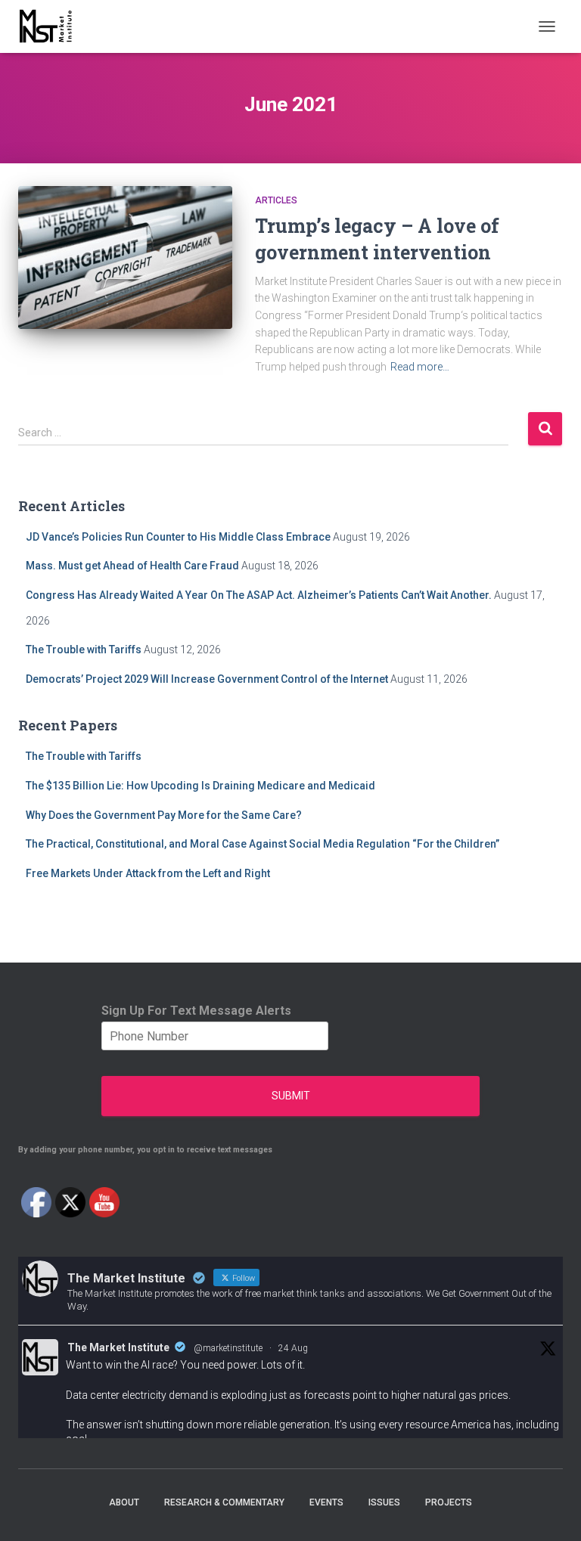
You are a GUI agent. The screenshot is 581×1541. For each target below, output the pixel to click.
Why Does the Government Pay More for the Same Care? (164, 815)
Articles (276, 200)
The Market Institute (118, 1347)
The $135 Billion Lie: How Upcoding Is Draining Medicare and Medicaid (200, 786)
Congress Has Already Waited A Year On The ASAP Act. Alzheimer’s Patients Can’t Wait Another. (259, 595)
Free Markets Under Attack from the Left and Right (148, 873)
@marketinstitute (228, 1348)
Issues (384, 1502)
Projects (448, 1502)
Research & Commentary (224, 1502)
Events (326, 1502)
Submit (291, 1096)
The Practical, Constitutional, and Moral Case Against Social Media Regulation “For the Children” (262, 844)
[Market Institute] (52, 26)
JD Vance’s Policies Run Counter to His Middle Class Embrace (178, 537)
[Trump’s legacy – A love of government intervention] (125, 257)
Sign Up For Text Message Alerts (196, 1010)
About (124, 1502)
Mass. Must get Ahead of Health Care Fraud (132, 566)
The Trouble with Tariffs (83, 649)
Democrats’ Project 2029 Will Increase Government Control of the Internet (207, 679)
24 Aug (293, 1348)
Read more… (419, 367)
